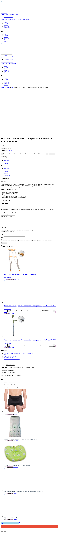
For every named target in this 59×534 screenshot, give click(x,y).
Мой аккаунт (7, 27)
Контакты (6, 26)
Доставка (6, 23)
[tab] (31, 173)
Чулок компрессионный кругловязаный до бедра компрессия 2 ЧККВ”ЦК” (23, 491)
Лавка (5, 22)
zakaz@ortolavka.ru (9, 370)
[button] (29, 31)
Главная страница (5, 87)
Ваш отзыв (4, 227)
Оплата (6, 25)
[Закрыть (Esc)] (1, 531)
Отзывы (6, 163)
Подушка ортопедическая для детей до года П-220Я (17, 465)
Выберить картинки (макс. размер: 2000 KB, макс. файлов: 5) (17, 230)
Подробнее (3, 156)
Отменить (18, 382)
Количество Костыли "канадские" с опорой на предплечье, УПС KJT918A (29, 311)
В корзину (52, 154)
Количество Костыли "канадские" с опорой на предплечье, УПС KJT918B (22, 153)
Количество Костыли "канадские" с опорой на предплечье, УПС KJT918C (29, 345)
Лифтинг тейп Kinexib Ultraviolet (12, 518)
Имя (2, 234)
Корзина (6, 29)
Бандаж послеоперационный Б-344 (13, 412)
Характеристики (8, 161)
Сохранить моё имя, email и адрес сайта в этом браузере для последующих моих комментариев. (27, 240)
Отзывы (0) (7, 175)
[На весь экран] (4, 531)
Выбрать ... (16, 279)
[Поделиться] (2, 531)
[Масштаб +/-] (5, 531)
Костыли (9, 150)
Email (2, 237)
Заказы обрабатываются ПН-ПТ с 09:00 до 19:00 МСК (15, 19)
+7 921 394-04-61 (10, 365)
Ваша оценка (4, 216)
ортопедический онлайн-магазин (9, 14)
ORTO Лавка (4, 13)
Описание (6, 160)
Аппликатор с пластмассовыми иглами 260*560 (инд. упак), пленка (21, 439)
